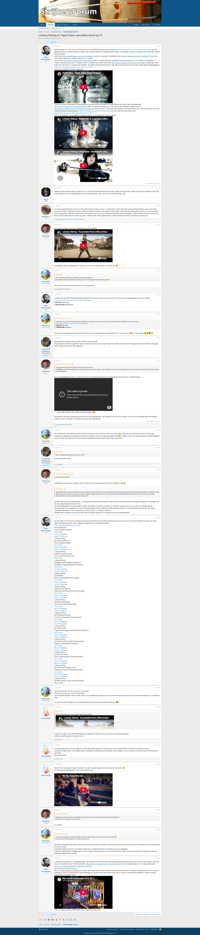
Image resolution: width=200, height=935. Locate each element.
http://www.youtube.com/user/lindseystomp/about (72, 300)
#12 (159, 470)
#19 (159, 829)
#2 (159, 188)
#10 (159, 430)
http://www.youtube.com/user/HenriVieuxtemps (133, 49)
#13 (159, 517)
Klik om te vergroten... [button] (107, 728)
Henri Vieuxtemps (45, 38)
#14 (159, 688)
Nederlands (44, 929)
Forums (50, 25)
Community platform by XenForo (100, 933)
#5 (159, 270)
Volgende (53, 42)
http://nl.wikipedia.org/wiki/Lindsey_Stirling (96, 111)
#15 (159, 707)
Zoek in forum (55, 28)
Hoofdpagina (154, 929)
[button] (69, 25)
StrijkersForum (69, 11)
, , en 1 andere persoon (70, 219)
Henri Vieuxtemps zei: (62, 318)
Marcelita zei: (60, 489)
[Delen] (156, 46)
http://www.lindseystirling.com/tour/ (67, 525)
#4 (159, 225)
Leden (74, 25)
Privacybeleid (140, 929)
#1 (159, 46)
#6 (159, 294)
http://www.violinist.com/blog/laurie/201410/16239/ (73, 113)
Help (146, 929)
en (63, 289)
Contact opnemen (112, 929)
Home (42, 25)
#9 (159, 360)
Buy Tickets (58, 532)
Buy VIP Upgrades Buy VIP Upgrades (60, 535)
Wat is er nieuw (62, 25)
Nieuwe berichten (44, 28)
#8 (159, 338)
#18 (159, 810)
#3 (159, 205)
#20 (159, 858)
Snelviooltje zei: (60, 814)
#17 (159, 764)
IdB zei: (58, 274)
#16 (159, 745)
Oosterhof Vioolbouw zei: (63, 364)
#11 (159, 447)
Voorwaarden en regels (127, 929)
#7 (159, 314)
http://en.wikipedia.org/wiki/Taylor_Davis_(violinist (73, 67)
